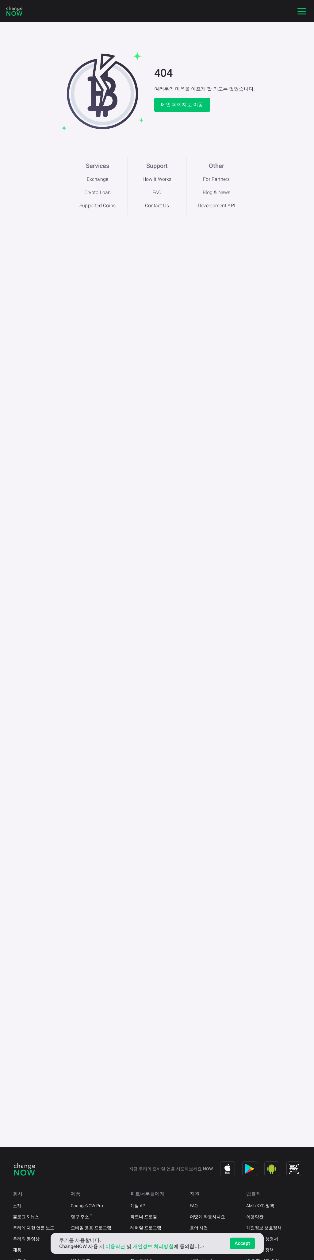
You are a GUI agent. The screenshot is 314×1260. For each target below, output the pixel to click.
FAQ (156, 192)
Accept (242, 1243)
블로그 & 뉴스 (26, 1216)
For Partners (216, 179)
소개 (17, 1205)
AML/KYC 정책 (260, 1205)
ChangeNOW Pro (87, 1205)
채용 (17, 1249)
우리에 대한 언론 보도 (33, 1227)
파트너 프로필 (143, 1216)
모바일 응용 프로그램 (91, 1227)
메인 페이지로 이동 (182, 104)
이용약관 (254, 1216)
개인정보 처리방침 (153, 1246)
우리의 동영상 (26, 1238)
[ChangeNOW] (14, 11)
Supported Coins (97, 205)
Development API (216, 205)
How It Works (157, 179)
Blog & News (216, 192)
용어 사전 (199, 1227)
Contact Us (157, 205)
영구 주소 (80, 1216)
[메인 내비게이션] (302, 11)
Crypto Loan (97, 192)
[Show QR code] (293, 1168)
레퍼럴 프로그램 (145, 1227)
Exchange (97, 179)
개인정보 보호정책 (263, 1227)
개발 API (138, 1205)
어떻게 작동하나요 (207, 1216)
